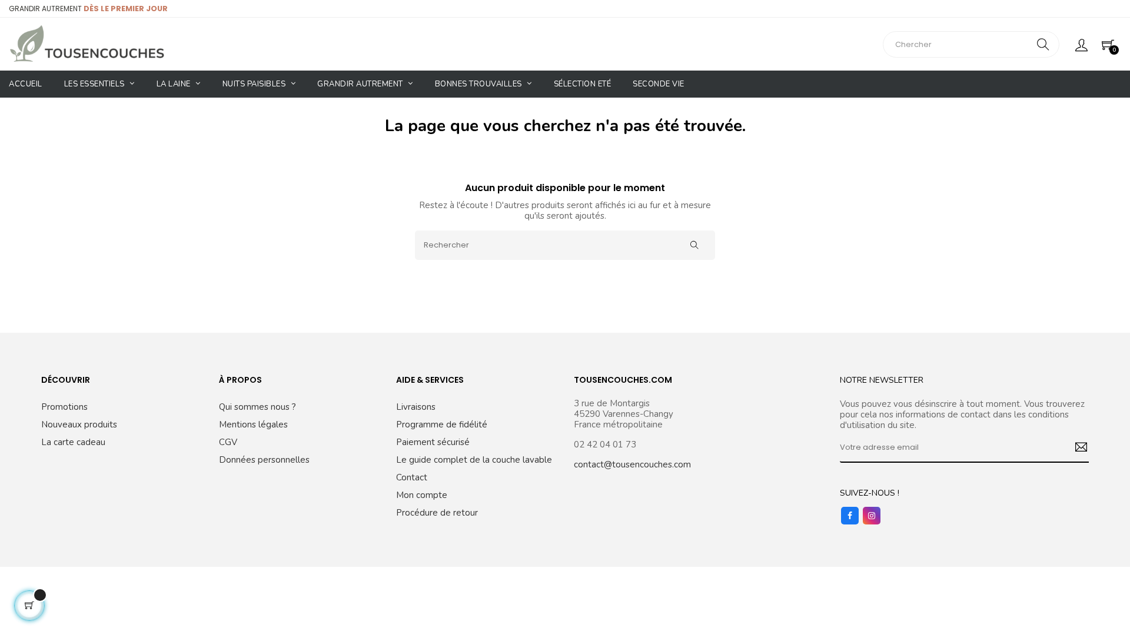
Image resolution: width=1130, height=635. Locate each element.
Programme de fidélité (441, 424)
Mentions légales (253, 424)
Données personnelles (264, 460)
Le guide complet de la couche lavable (474, 460)
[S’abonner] (1077, 448)
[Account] (1081, 44)
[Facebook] (850, 515)
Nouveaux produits (79, 424)
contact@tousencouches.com (632, 464)
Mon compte (421, 495)
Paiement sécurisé (433, 442)
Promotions (64, 407)
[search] (1043, 44)
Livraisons (416, 407)
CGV (228, 442)
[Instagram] (871, 515)
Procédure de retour (437, 513)
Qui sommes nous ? (257, 407)
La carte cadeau (73, 442)
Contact (411, 477)
